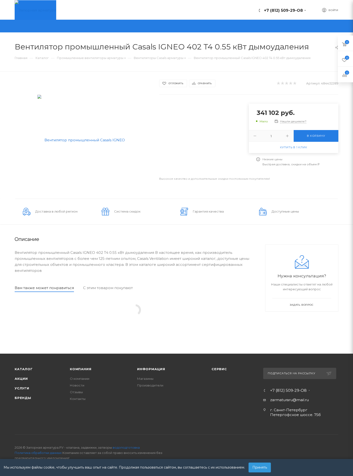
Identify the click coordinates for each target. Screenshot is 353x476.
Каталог (24, 369)
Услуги (22, 388)
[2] (282, 83)
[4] (290, 83)
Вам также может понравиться (44, 288)
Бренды (23, 398)
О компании (79, 379)
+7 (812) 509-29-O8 (283, 10)
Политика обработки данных (38, 453)
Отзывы (76, 392)
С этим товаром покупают (108, 288)
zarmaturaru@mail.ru (289, 400)
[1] (278, 83)
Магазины (145, 379)
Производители (150, 385)
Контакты (77, 399)
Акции (21, 379)
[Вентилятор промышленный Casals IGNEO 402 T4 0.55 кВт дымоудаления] (82, 139)
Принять (259, 467)
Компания (80, 369)
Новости (77, 385)
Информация (151, 369)
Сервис (219, 369)
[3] (286, 83)
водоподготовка (126, 447)
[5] (294, 83)
